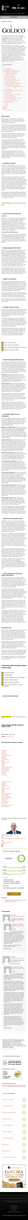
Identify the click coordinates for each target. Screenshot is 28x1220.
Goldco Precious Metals (8, 102)
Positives (5, 107)
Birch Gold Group (5, 806)
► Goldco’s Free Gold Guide (10, 99)
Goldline (3, 764)
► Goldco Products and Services (11, 72)
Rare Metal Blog (8, 836)
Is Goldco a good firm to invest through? (12, 94)
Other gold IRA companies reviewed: (12, 100)
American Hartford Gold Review (9, 1157)
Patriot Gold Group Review (8, 1138)
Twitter (11, 1201)
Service (6, 104)
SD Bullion (4, 756)
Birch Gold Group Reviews (8, 1099)
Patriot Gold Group (6, 801)
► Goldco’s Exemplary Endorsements (12, 82)
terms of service (23, 1200)
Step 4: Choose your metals (10, 81)
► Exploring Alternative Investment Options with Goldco (15, 87)
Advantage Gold (5, 798)
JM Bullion (4, 758)
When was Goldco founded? (10, 96)
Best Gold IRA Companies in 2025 (12, 900)
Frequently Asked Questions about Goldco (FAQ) (13, 90)
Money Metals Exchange (7, 767)
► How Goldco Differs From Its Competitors (14, 84)
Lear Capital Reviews (6, 1118)
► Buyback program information (11, 73)
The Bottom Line (9, 89)
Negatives (5, 108)
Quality (6, 103)
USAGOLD (4, 751)
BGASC (3, 760)
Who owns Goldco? (8, 91)
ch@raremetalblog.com (7, 842)
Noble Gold (4, 800)
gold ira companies (9, 1200)
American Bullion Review (7, 1106)
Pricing (6, 106)
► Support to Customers (9, 75)
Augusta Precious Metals (7, 805)
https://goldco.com (10, 736)
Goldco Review (5, 1144)
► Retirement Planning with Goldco (12, 85)
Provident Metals (5, 768)
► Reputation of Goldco (9, 69)
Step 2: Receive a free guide (10, 78)
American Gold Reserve (7, 755)
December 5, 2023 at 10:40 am (17, 958)
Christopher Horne (6, 834)
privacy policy (16, 1200)
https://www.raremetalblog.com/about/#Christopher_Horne (14, 839)
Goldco (15, 656)
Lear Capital (4, 804)
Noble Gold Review (6, 1151)
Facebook (7, 1201)
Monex (3, 766)
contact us (20, 1201)
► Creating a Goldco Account (10, 76)
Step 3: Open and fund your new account (12, 80)
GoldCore (4, 753)
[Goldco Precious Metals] (9, 858)
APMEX (3, 763)
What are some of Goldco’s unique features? (13, 98)
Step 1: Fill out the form (9, 77)
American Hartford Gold (7, 797)
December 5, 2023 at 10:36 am (18, 926)
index (4, 1200)
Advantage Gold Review (7, 1131)
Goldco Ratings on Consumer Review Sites (11, 71)
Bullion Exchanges (5, 762)
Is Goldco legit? (8, 93)
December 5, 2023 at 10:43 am (18, 969)
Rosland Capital (5, 802)
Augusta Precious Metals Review (9, 1112)
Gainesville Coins (5, 750)
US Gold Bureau (5, 759)
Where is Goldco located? (10, 95)
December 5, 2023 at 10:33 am (17, 916)
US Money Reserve (6, 769)
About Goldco (7, 68)
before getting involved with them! (13, 41)
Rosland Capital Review (7, 1125)
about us (15, 1201)
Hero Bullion (4, 754)
